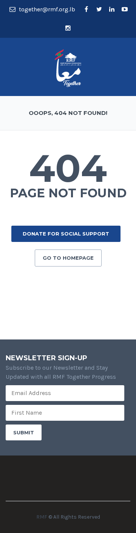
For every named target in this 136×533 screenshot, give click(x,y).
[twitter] (99, 9)
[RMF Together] (68, 67)
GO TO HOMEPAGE (68, 258)
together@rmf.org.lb (46, 9)
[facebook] (86, 9)
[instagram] (68, 28)
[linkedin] (111, 9)
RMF (41, 517)
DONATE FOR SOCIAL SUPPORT (66, 234)
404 (68, 168)
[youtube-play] (124, 9)
